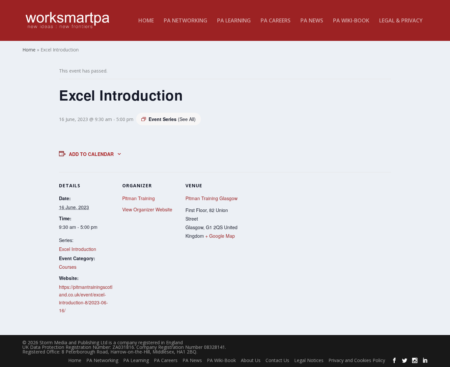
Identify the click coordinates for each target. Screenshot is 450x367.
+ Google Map (220, 235)
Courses (67, 266)
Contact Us (277, 360)
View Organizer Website (147, 209)
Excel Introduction (77, 249)
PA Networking (185, 21)
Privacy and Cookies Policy (356, 360)
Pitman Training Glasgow (211, 198)
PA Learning (234, 21)
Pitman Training (138, 198)
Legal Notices (308, 360)
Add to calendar (91, 154)
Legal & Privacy (401, 21)
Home (146, 21)
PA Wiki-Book (351, 21)
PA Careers (276, 21)
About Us (251, 360)
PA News (311, 21)
